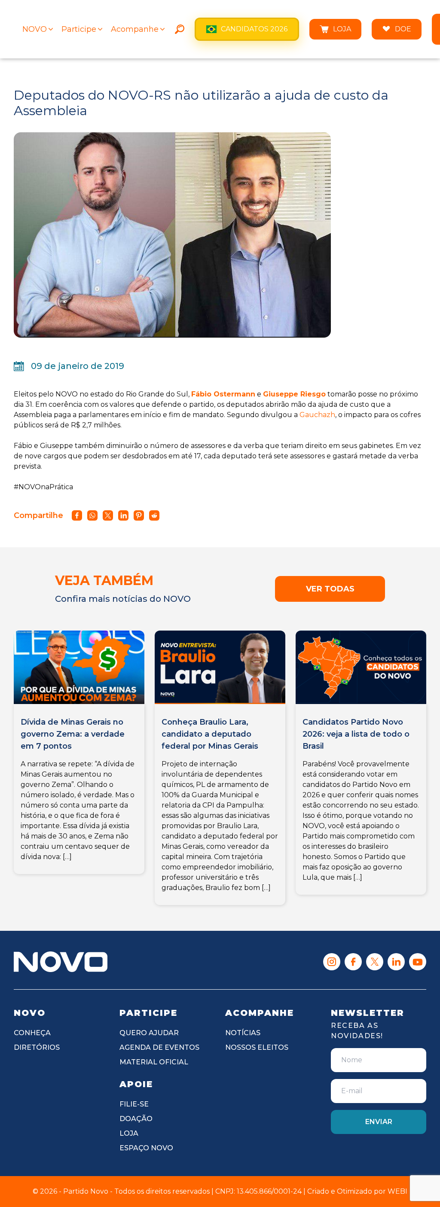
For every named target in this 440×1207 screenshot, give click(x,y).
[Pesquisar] (179, 29)
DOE (403, 29)
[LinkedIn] (396, 961)
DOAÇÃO (136, 1119)
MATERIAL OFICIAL (153, 1062)
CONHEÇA (32, 1033)
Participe (78, 29)
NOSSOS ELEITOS (256, 1047)
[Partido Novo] (60, 961)
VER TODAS (330, 589)
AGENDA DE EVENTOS (159, 1047)
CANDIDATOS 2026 (254, 29)
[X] (374, 961)
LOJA (342, 29)
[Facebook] (353, 961)
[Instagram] (331, 961)
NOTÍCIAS (242, 1033)
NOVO (34, 29)
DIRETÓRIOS (37, 1047)
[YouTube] (417, 961)
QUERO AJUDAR (149, 1033)
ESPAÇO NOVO (146, 1148)
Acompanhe (135, 29)
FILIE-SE (134, 1104)
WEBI (397, 1191)
